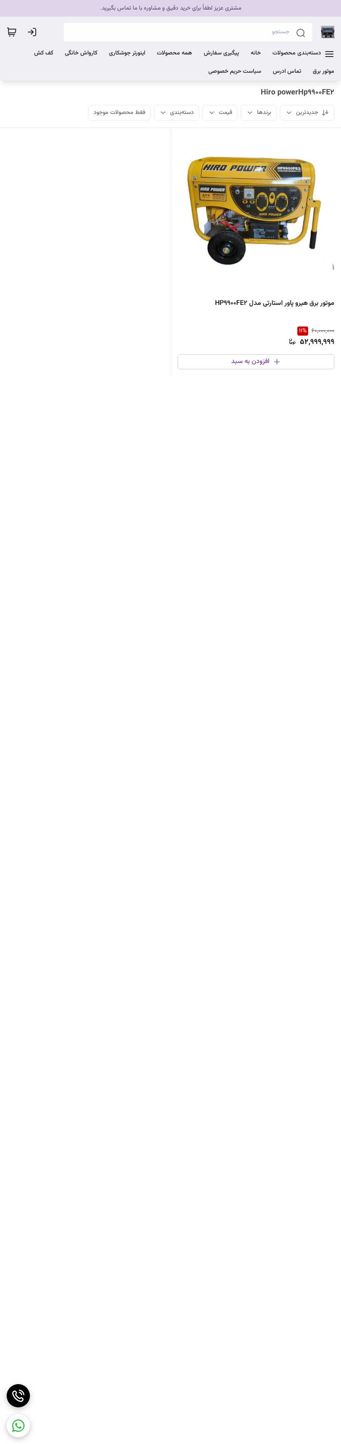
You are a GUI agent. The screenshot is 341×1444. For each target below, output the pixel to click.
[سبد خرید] (12, 32)
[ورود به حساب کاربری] (33, 32)
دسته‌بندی (182, 112)
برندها (264, 112)
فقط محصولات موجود (119, 112)
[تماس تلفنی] (18, 1395)
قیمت (225, 112)
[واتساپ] (18, 1425)
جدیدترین (307, 112)
